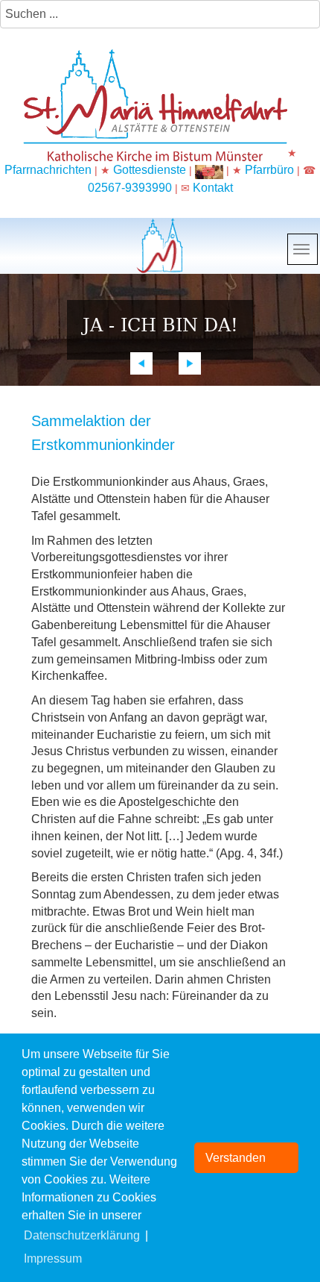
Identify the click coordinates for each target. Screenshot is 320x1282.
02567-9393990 (130, 187)
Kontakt (213, 187)
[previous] (141, 363)
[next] (190, 363)
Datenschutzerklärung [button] (82, 1235)
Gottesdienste (149, 169)
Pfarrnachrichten (48, 169)
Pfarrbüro (271, 169)
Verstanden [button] (235, 1157)
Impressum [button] (53, 1258)
